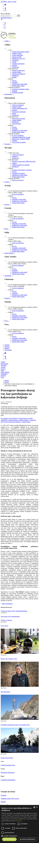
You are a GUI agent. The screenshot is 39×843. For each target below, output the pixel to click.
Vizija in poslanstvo (18, 105)
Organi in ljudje (16, 57)
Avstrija (7, 182)
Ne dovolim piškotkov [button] (27, 839)
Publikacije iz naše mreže (19, 84)
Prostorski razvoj (10, 765)
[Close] (5, 189)
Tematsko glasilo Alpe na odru (21, 137)
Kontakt (14, 65)
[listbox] (34, 807)
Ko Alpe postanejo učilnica (7, 757)
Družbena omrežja (17, 92)
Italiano (7, 348)
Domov (7, 380)
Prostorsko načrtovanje (7, 772)
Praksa (14, 113)
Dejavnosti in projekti (18, 118)
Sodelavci (15, 156)
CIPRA (7, 41)
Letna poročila (16, 123)
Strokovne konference (18, 74)
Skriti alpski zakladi (5, 691)
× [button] (37, 807)
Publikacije (15, 75)
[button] (19, 836)
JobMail (14, 140)
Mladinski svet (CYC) (18, 58)
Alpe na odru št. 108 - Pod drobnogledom (10, 616)
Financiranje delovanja (19, 112)
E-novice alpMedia (17, 135)
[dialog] (19, 824)
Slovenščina (8, 350)
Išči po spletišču (5, 13)
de (5, 23)
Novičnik (3, 795)
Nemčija (7, 298)
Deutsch (7, 345)
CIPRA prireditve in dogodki (20, 165)
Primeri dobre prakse (18, 86)
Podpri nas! (15, 67)
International (8, 94)
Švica (6, 321)
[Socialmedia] (5, 10)
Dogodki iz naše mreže (19, 199)
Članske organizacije (18, 63)
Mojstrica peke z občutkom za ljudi (9, 658)
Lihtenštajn (8, 275)
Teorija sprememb (17, 55)
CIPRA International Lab (19, 108)
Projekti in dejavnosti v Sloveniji (22, 170)
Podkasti (14, 91)
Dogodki (14, 82)
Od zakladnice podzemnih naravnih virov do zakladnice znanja (15, 724)
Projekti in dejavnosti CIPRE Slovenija (23, 161)
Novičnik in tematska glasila (20, 89)
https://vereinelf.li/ (7, 603)
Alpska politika (16, 72)
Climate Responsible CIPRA (20, 52)
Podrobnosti (18, 820)
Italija (6, 229)
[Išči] (18, 16)
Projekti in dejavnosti (18, 70)
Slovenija (7, 144)
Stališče (14, 77)
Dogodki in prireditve (18, 173)
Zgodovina (15, 60)
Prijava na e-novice (18, 180)
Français (7, 346)
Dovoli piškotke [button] (9, 839)
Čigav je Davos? (4, 625)
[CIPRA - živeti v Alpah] (8, 1)
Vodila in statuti (16, 53)
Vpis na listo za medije (19, 142)
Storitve (14, 163)
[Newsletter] (5, 5)
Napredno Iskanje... (6, 17)
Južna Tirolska (9, 253)
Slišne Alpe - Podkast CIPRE (21, 139)
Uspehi (14, 62)
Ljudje (3, 765)
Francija (7, 204)
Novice (14, 80)
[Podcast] (5, 8)
